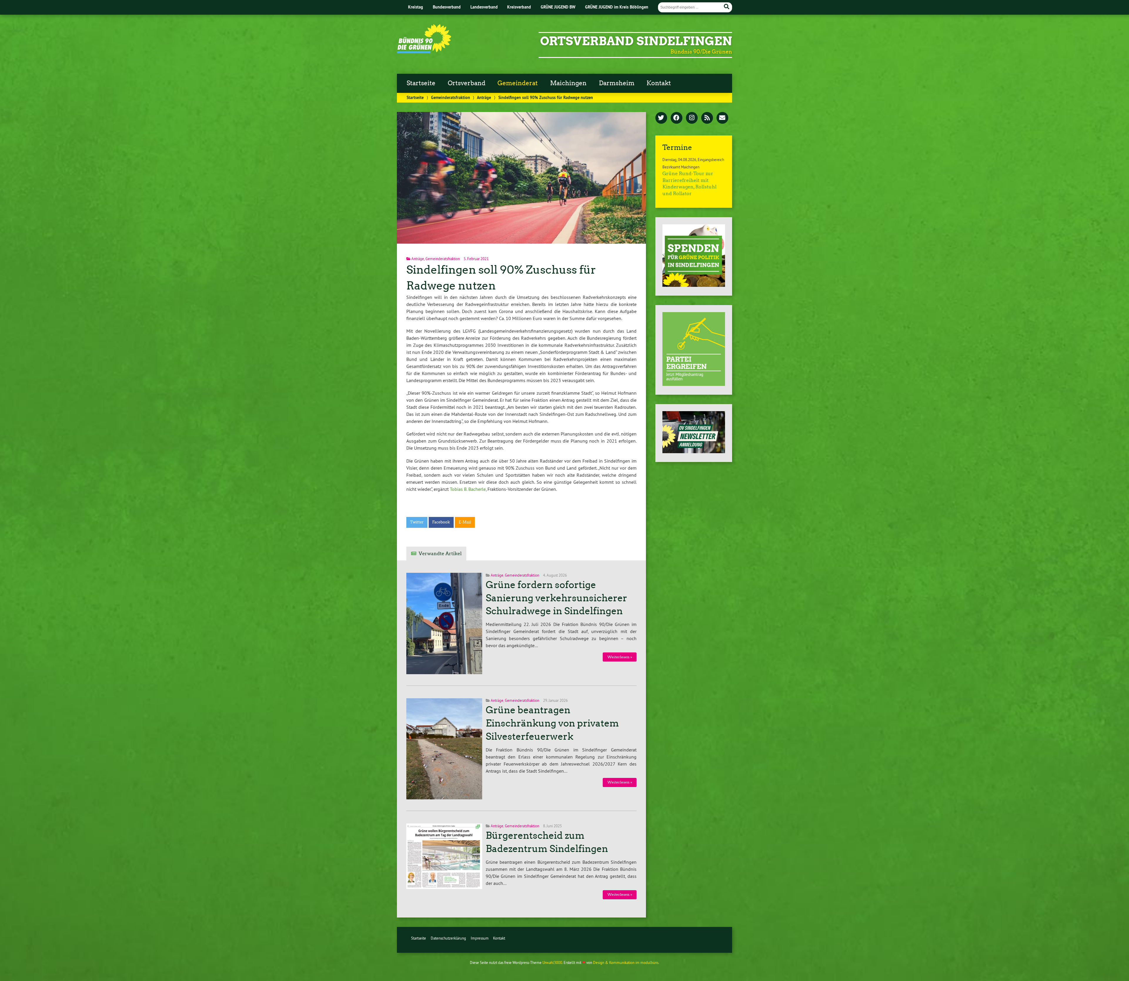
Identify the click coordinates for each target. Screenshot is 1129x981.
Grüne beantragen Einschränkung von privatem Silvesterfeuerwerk (552, 723)
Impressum (480, 938)
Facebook (441, 522)
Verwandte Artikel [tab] (440, 553)
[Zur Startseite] (424, 51)
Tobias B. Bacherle (468, 489)
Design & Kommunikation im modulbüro (625, 962)
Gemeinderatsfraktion (450, 97)
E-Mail (465, 522)
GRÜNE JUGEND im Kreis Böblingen (616, 7)
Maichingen (568, 83)
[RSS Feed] (707, 118)
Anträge (484, 97)
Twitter (417, 522)
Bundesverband (447, 7)
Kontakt (659, 83)
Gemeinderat (517, 83)
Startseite (421, 83)
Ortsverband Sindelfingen (636, 41)
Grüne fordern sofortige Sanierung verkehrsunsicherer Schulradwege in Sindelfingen (556, 598)
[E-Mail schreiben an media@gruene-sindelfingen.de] (722, 118)
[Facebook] (676, 118)
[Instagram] (692, 118)
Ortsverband (466, 83)
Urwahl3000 (552, 962)
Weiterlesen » (619, 657)
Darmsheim (616, 83)
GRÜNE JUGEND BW (558, 7)
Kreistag (415, 7)
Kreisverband (519, 7)
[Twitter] (661, 118)
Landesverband (484, 7)
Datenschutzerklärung (448, 938)
